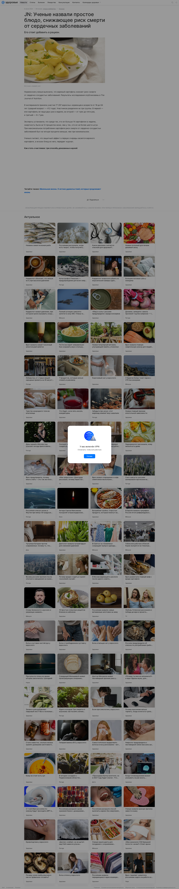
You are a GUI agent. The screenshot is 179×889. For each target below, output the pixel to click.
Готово (89, 456)
